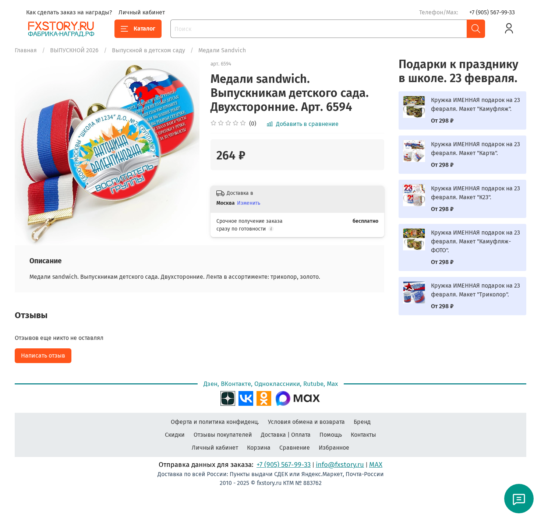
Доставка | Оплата (286, 434)
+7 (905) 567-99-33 (492, 12)
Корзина (258, 447)
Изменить (248, 203)
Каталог (144, 28)
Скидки (175, 434)
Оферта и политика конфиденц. (215, 421)
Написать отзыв (43, 355)
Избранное (334, 447)
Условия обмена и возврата (306, 421)
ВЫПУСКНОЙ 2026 (74, 50)
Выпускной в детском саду (148, 50)
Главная (26, 50)
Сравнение (294, 447)
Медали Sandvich (222, 50)
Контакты (363, 434)
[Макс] (298, 397)
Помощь (330, 434)
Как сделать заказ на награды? (69, 12)
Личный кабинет (142, 12)
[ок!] (264, 397)
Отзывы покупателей (223, 434)
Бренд (362, 421)
